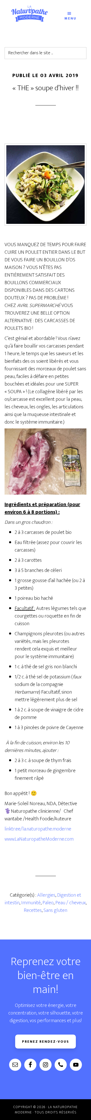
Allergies (46, 895)
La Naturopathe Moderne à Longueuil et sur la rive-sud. (30, 13)
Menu (70, 17)
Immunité (31, 902)
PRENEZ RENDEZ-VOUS (45, 1041)
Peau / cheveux (70, 902)
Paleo (48, 902)
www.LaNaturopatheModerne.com (39, 839)
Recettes (33, 910)
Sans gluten (55, 910)
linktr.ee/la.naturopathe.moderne (38, 829)
